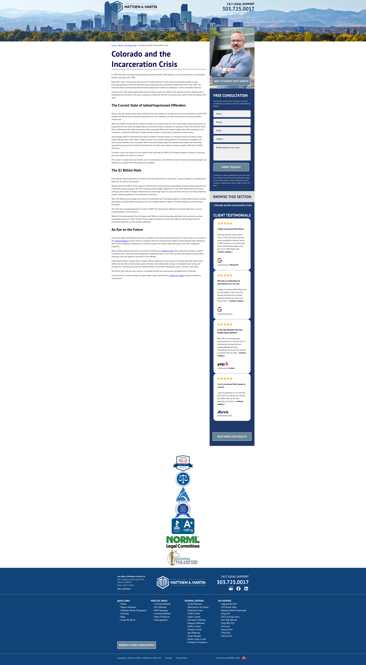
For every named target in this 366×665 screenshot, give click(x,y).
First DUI (225, 626)
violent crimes (167, 251)
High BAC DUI (228, 623)
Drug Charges (194, 635)
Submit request (231, 167)
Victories (124, 613)
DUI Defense (160, 607)
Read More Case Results (232, 436)
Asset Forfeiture (161, 616)
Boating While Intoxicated (233, 610)
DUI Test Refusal (229, 619)
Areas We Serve (127, 619)
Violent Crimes (195, 629)
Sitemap (168, 658)
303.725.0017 (238, 8)
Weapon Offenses (196, 623)
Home (123, 603)
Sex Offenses (194, 632)
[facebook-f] (231, 588)
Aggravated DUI (229, 603)
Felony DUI (226, 635)
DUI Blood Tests (229, 607)
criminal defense (121, 241)
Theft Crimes (194, 613)
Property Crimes (195, 610)
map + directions (124, 588)
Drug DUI (225, 613)
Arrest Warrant (195, 603)
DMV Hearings (161, 610)
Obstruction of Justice (198, 607)
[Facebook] (238, 588)
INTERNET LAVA (233, 658)
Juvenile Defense (162, 613)
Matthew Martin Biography (133, 610)
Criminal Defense (162, 603)
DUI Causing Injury (230, 616)
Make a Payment (128, 607)
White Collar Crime (197, 639)
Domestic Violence (196, 619)
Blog (122, 616)
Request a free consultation (136, 645)
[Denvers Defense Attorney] (181, 582)
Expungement (161, 619)
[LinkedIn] (246, 588)
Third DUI (226, 632)
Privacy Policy (181, 658)
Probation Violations (197, 642)
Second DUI (227, 629)
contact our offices (177, 275)
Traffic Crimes (194, 626)
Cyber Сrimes (194, 616)
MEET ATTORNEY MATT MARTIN (231, 81)
